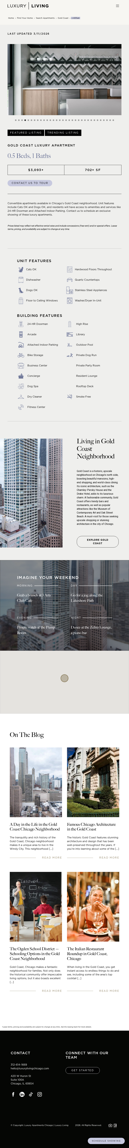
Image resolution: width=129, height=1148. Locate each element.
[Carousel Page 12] (50, 120)
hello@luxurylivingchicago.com (30, 1068)
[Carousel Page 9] (41, 120)
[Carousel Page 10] (44, 120)
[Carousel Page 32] (113, 120)
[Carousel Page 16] (63, 120)
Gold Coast (63, 18)
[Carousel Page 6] (31, 120)
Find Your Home (25, 18)
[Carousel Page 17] (66, 120)
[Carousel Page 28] (100, 120)
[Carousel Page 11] (47, 120)
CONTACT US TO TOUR (30, 183)
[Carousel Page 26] (94, 120)
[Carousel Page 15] (60, 120)
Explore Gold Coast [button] (97, 542)
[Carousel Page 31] (110, 120)
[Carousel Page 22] (82, 120)
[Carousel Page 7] (34, 120)
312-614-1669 (19, 1064)
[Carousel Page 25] (91, 120)
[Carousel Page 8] (38, 120)
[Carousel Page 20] (75, 120)
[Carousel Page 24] (88, 120)
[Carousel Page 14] (56, 120)
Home (11, 18)
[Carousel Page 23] (85, 120)
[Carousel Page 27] (97, 120)
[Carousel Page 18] (69, 120)
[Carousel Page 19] (72, 120)
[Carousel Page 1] (16, 120)
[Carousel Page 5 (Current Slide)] (28, 120)
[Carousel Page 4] (25, 120)
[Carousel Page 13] (53, 120)
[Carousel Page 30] (107, 120)
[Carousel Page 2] (19, 120)
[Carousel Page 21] (78, 120)
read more (52, 857)
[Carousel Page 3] (22, 120)
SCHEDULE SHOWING (106, 1141)
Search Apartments (45, 18)
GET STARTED (82, 1070)
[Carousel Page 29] (104, 120)
